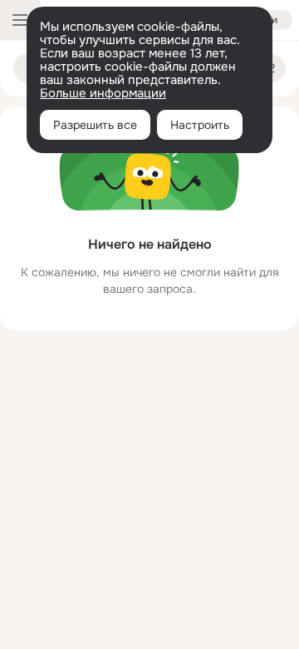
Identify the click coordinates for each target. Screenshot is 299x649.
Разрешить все (95, 124)
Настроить (199, 124)
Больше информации (103, 93)
